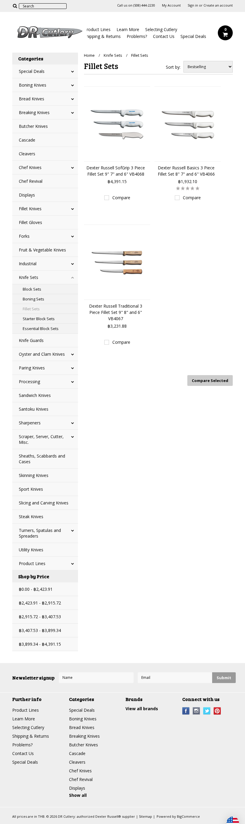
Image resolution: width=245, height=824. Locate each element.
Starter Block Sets (39, 318)
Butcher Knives (33, 126)
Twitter (207, 711)
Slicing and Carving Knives (43, 503)
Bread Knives (31, 99)
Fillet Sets (31, 309)
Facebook (186, 711)
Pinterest (217, 711)
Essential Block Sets (41, 328)
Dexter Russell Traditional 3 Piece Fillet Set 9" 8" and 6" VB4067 (115, 312)
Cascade (27, 140)
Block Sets (32, 289)
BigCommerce (188, 816)
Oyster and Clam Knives (42, 354)
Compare (121, 197)
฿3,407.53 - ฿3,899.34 (40, 630)
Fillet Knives (30, 208)
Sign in (193, 5)
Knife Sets (28, 277)
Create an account (218, 5)
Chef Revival (30, 181)
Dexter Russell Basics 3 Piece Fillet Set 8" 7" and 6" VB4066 (186, 171)
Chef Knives (30, 167)
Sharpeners (30, 423)
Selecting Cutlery (161, 29)
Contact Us (163, 36)
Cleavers (27, 153)
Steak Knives (31, 516)
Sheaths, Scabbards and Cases (42, 458)
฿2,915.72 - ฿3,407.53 (40, 616)
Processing (29, 381)
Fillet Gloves (30, 222)
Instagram (196, 711)
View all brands (141, 708)
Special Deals (193, 36)
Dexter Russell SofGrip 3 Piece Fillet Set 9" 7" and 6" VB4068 (115, 171)
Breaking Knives (34, 112)
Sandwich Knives (35, 395)
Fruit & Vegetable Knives (42, 250)
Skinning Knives (33, 475)
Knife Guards (31, 340)
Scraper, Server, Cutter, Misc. (41, 439)
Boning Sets (33, 299)
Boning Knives (32, 85)
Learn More (128, 29)
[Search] (14, 5)
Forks (24, 236)
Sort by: (173, 67)
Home (89, 55)
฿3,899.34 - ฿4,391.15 (40, 644)
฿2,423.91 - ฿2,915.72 (40, 603)
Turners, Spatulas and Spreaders (40, 533)
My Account (171, 5)
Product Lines (97, 29)
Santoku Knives (33, 409)
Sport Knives (31, 489)
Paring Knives (32, 368)
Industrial (27, 263)
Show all (78, 795)
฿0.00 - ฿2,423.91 (36, 589)
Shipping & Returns (102, 36)
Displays (27, 195)
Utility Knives (31, 550)
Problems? (137, 36)
